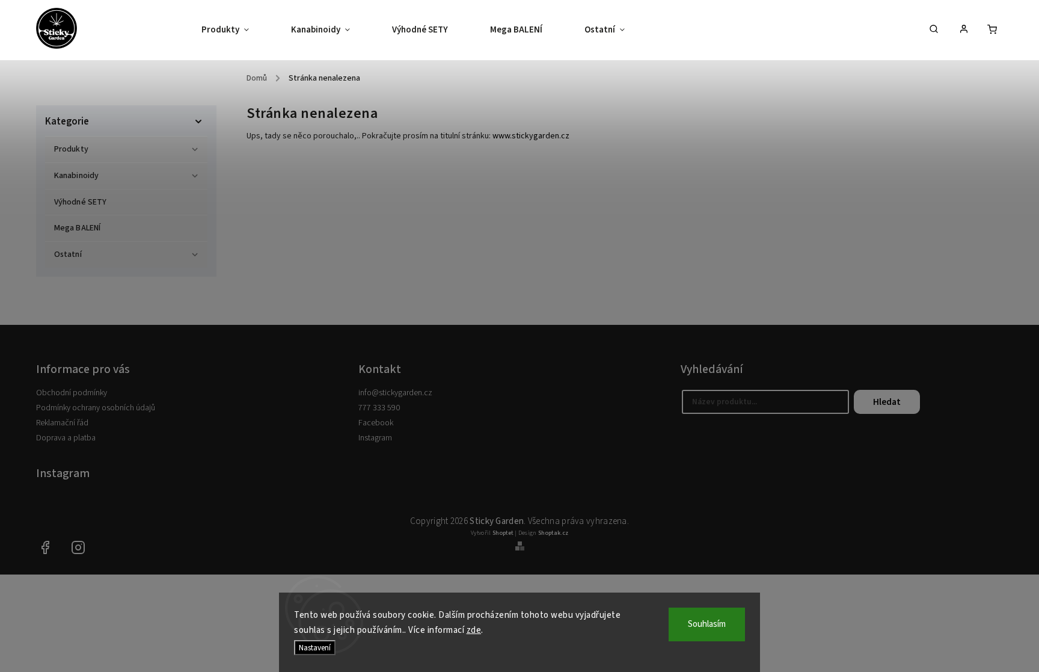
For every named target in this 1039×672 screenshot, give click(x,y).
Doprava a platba (66, 438)
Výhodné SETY (80, 202)
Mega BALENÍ (77, 228)
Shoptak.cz (553, 533)
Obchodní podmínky (71, 393)
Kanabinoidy (76, 176)
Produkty (71, 149)
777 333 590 (379, 408)
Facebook (375, 423)
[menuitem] (235, 30)
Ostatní (68, 254)
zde (474, 630)
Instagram (375, 438)
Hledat (887, 401)
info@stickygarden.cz (395, 393)
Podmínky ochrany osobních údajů (95, 408)
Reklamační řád (62, 423)
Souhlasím (707, 624)
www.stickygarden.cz (530, 136)
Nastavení (315, 647)
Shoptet (502, 533)
